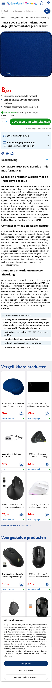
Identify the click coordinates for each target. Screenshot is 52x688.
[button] (26, 135)
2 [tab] (24, 82)
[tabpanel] (26, 54)
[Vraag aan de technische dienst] (13, 153)
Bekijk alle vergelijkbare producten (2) (16, 525)
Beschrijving (9, 160)
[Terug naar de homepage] (22, 4)
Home (4, 17)
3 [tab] (28, 82)
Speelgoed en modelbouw (21, 17)
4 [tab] (32, 82)
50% (3, 469)
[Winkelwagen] (48, 3)
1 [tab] (20, 82)
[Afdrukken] (8, 153)
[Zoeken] (47, 11)
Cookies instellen (26, 670)
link (44, 637)
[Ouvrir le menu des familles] (3, 3)
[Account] (42, 3)
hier (36, 653)
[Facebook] (3, 153)
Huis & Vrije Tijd (42, 17)
